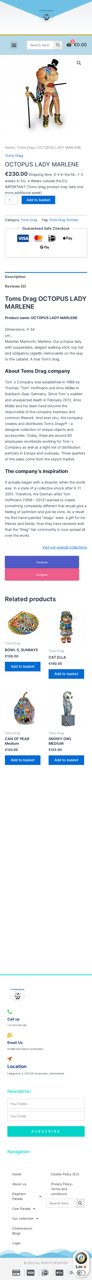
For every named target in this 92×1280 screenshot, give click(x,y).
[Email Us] (9, 1035)
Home (9, 147)
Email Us (15, 1042)
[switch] (81, 1273)
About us (19, 1184)
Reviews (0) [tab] (15, 286)
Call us (13, 1019)
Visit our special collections (64, 547)
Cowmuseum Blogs (22, 1230)
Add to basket (38, 200)
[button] (14, 45)
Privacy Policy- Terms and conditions (62, 1189)
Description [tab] (15, 277)
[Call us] (9, 1012)
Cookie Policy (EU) (65, 1174)
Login (16, 1243)
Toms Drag (26, 147)
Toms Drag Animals (63, 220)
